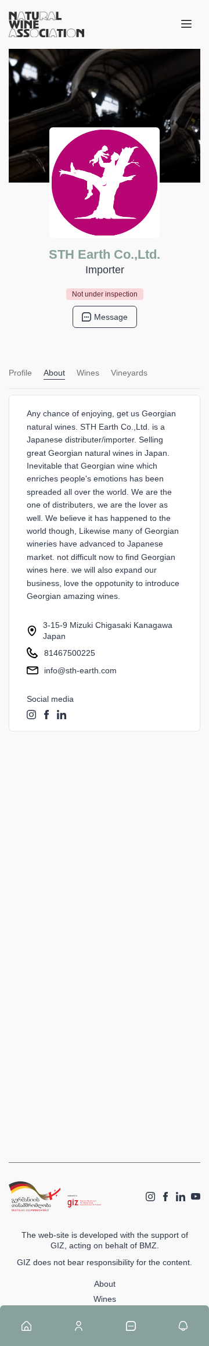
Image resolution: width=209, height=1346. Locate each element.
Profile (20, 372)
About (54, 372)
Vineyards (129, 372)
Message (111, 317)
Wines (88, 372)
